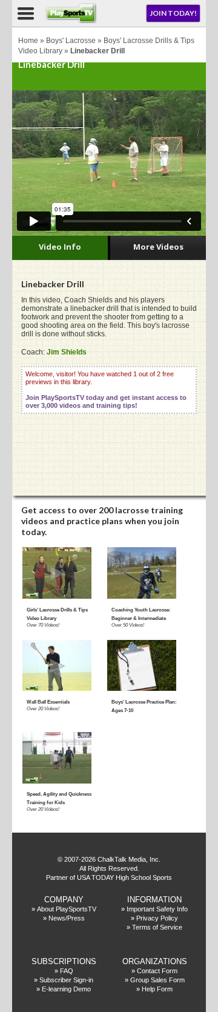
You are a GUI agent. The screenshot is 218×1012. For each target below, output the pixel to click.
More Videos (158, 246)
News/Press (66, 918)
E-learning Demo (66, 989)
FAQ (66, 970)
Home (28, 40)
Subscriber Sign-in (66, 980)
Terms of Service (157, 927)
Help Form (157, 989)
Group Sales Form (157, 980)
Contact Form (157, 970)
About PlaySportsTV (66, 909)
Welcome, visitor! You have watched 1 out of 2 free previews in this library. (106, 389)
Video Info (60, 246)
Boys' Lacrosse (71, 40)
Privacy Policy (157, 918)
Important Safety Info (157, 909)
